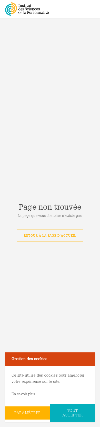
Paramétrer (27, 413)
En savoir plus (23, 394)
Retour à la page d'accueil (50, 235)
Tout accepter (72, 413)
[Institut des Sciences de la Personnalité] (27, 9)
